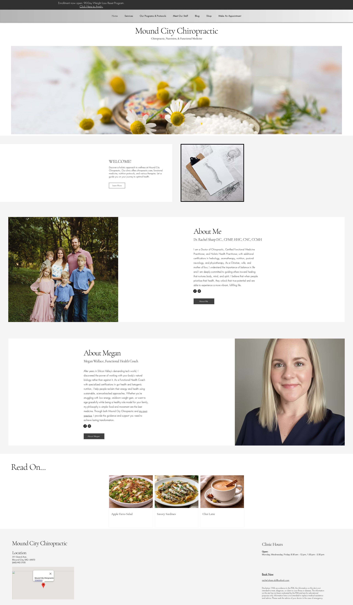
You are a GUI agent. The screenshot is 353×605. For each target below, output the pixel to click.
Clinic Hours (272, 544)
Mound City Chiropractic (39, 543)
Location (19, 552)
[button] (129, 16)
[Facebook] (195, 291)
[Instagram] (199, 291)
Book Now (267, 574)
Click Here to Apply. (91, 6)
